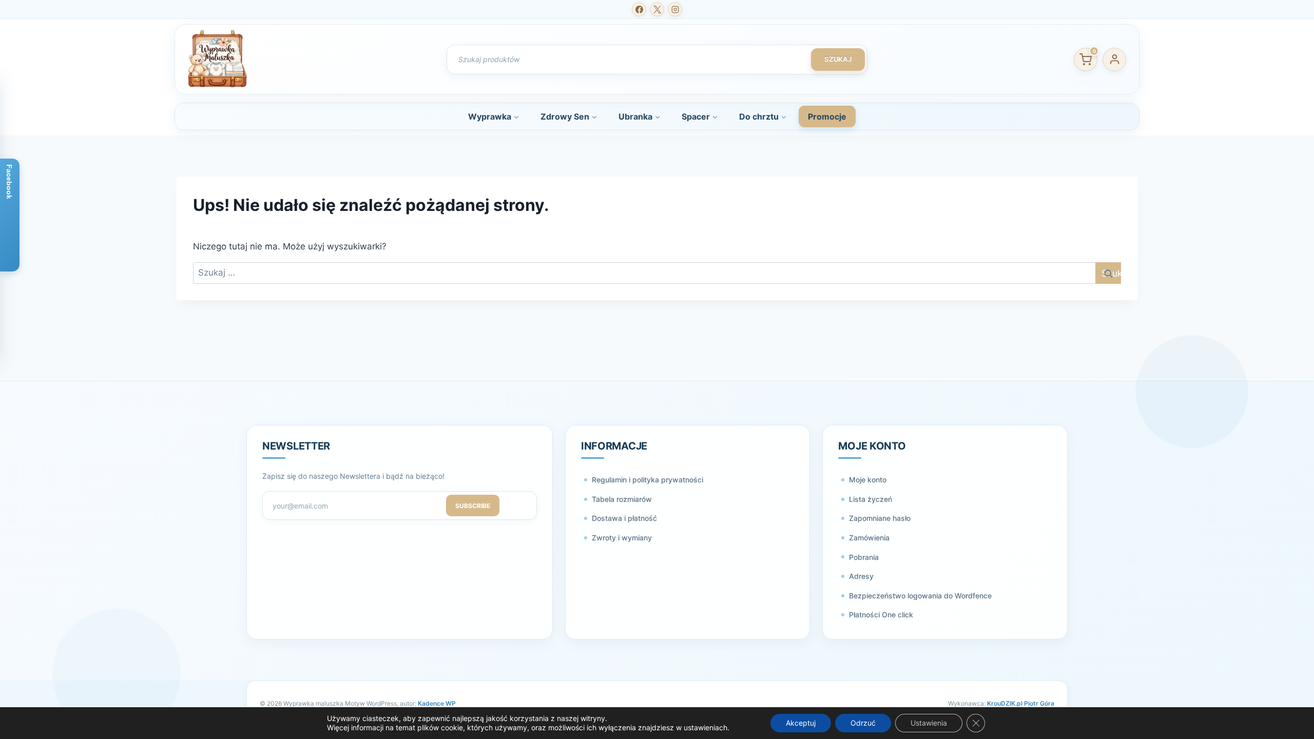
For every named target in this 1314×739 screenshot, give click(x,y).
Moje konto (867, 479)
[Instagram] (675, 9)
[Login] (1114, 59)
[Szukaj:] (657, 272)
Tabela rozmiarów (622, 499)
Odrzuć (863, 722)
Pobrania (864, 557)
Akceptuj (801, 722)
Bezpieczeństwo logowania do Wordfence (920, 595)
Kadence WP (437, 703)
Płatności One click (881, 614)
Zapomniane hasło (880, 518)
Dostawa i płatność (624, 518)
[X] (657, 9)
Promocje (827, 116)
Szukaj (838, 59)
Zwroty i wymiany (622, 537)
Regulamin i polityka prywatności (647, 479)
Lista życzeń (870, 499)
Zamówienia (869, 537)
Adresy (861, 576)
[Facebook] (639, 9)
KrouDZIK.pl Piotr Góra (1020, 703)
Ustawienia (929, 722)
